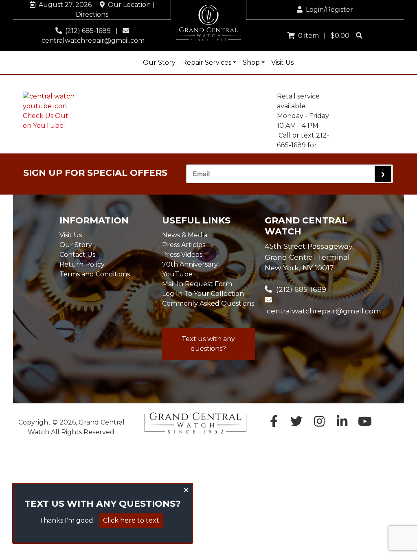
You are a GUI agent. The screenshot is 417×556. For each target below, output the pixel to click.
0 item (307, 35)
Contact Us (77, 254)
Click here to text (131, 520)
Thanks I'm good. (66, 520)
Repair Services (206, 62)
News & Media (184, 235)
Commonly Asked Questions (208, 303)
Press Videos (182, 254)
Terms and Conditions (94, 274)
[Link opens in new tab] (365, 423)
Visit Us (282, 62)
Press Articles (183, 245)
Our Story (159, 62)
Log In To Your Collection (203, 294)
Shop (251, 62)
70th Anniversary (190, 264)
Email (201, 174)
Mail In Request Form (197, 284)
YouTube (177, 274)
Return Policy (82, 264)
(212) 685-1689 (86, 31)
